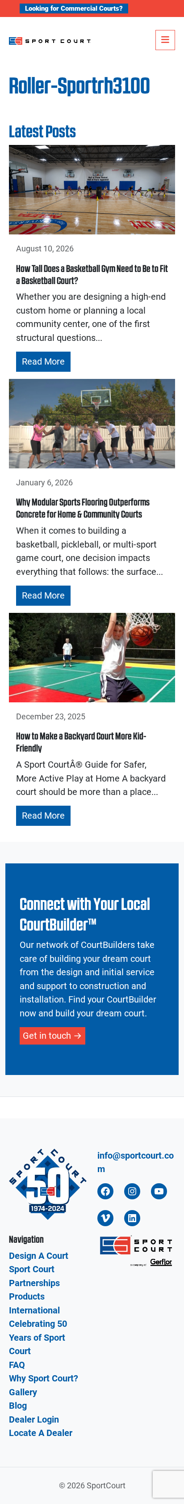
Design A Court (38, 1255)
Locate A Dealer (40, 1433)
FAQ (17, 1365)
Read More (43, 361)
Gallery (23, 1392)
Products (27, 1296)
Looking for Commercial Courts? (74, 8)
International (34, 1310)
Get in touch (47, 1035)
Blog (18, 1405)
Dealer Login (34, 1419)
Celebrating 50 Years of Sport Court (38, 1337)
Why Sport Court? (43, 1378)
